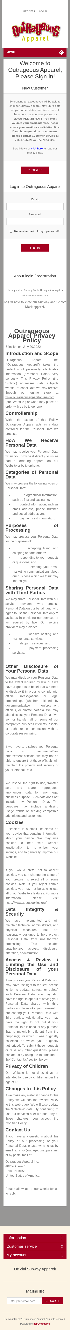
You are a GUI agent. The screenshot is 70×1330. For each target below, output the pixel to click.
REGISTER (29, 11)
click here (37, 148)
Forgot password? (48, 231)
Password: (35, 214)
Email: (35, 199)
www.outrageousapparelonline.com (29, 397)
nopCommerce (41, 1323)
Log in (43, 11)
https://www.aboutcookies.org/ (25, 902)
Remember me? (24, 231)
